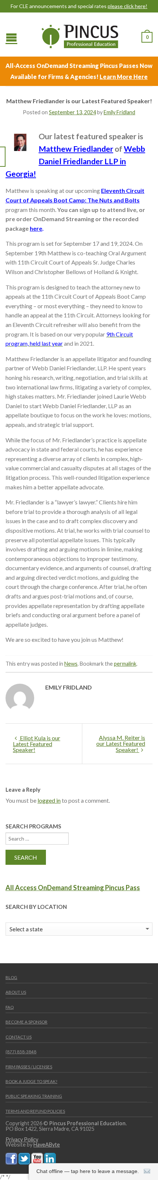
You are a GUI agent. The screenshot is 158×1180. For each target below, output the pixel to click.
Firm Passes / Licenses (29, 1066)
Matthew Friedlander (76, 149)
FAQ (10, 1007)
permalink (125, 664)
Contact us (19, 1037)
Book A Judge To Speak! (31, 1081)
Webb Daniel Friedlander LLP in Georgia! (75, 161)
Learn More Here (124, 76)
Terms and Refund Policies (35, 1111)
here (36, 228)
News (71, 664)
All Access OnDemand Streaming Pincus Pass (73, 888)
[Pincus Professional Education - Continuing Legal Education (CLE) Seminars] (80, 34)
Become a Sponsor (26, 1021)
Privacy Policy (22, 1139)
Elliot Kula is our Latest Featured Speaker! (36, 743)
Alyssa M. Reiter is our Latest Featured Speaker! (120, 743)
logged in (49, 800)
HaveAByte (46, 1144)
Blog (11, 977)
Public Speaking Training (34, 1096)
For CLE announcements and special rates (79, 6)
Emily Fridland (119, 112)
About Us (16, 992)
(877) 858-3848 (21, 1051)
